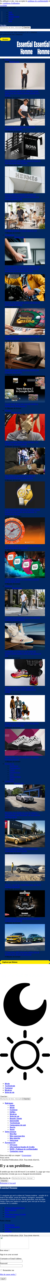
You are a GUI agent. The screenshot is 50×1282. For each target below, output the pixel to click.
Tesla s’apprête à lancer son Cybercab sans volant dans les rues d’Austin (21, 850)
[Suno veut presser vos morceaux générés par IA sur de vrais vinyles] (25, 368)
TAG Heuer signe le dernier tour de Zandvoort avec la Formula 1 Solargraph (23, 547)
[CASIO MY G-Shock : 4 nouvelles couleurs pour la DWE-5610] (25, 577)
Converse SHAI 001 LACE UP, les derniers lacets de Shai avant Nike (22, 724)
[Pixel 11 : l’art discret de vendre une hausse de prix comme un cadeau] (25, 300)
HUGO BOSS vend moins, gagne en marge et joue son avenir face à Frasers (22, 162)
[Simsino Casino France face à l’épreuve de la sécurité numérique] (25, 334)
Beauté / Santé (14, 17)
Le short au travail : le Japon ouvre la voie (21, 231)
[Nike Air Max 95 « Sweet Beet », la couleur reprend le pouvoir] (25, 755)
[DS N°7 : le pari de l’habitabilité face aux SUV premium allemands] (25, 880)
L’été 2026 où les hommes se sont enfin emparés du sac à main (20, 128)
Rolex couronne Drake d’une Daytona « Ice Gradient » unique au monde (21, 443)
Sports (11, 19)
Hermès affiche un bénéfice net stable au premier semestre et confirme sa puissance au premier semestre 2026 (22, 197)
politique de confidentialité (38, 1)
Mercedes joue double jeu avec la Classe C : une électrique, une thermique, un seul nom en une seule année (22, 815)
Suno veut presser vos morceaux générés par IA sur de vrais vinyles (22, 371)
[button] (3, 5)
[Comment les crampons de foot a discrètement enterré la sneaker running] (25, 615)
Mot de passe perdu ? (8, 1274)
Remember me (8, 1270)
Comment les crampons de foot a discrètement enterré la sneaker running (22, 619)
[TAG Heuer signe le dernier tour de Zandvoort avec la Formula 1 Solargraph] (25, 543)
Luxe (10, 21)
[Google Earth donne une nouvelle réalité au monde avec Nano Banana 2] (25, 402)
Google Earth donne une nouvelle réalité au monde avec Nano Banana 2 (21, 405)
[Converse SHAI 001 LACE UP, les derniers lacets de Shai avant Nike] (25, 721)
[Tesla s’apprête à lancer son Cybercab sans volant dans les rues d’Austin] (25, 847)
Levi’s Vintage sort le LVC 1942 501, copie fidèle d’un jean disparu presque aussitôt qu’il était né (22, 93)
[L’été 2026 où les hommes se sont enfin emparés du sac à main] (25, 125)
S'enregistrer (26, 1155)
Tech (10, 12)
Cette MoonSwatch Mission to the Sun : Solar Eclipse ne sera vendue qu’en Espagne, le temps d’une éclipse (22, 512)
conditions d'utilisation (11, 3)
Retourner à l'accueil (8, 1183)
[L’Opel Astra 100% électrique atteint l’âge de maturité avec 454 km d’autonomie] (25, 950)
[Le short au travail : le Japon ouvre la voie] (25, 228)
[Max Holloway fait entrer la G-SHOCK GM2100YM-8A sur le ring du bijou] (25, 474)
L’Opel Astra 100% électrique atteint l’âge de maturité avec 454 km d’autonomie (22, 953)
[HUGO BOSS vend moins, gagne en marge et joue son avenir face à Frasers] (25, 159)
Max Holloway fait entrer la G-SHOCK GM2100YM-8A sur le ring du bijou (20, 477)
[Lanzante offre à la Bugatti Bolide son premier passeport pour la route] (25, 916)
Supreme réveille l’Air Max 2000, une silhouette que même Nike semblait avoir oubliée (20, 689)
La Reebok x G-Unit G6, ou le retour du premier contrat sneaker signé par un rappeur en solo (23, 653)
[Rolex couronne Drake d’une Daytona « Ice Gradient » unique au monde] (25, 440)
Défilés (11, 14)
